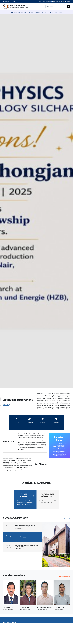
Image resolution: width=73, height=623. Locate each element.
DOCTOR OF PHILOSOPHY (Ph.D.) (26, 495)
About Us (16, 12)
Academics (23, 12)
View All (66, 519)
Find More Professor (64, 576)
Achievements (39, 12)
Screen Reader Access (56, 1)
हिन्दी (67, 1)
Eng (69, 1)
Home (11, 12)
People (45, 12)
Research (31, 12)
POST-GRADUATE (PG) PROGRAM (47, 495)
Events (51, 12)
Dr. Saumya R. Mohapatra (27, 607)
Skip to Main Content (42, 1)
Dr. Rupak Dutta (8, 607)
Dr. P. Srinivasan (59, 607)
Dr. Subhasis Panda (42, 607)
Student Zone (58, 12)
